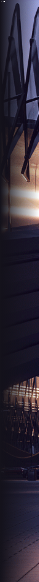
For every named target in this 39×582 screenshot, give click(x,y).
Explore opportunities (8, 578)
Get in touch (4, 568)
